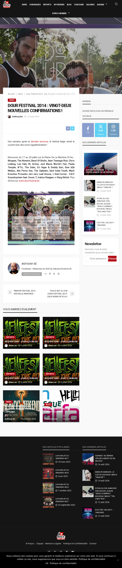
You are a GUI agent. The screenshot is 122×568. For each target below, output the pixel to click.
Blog (69, 5)
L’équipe (39, 543)
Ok (47, 563)
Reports (47, 5)
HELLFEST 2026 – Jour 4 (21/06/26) (21, 341)
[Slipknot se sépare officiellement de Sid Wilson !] (100, 164)
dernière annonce (39, 141)
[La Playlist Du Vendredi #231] (48, 502)
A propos (30, 543)
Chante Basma (50, 419)
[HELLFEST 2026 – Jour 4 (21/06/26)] (21, 333)
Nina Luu (13, 345)
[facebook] (50, 274)
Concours (79, 5)
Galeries (90, 5)
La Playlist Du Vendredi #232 (62, 485)
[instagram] (58, 274)
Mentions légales (53, 543)
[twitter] (54, 274)
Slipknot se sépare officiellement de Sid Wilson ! (100, 171)
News (24, 5)
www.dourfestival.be (29, 180)
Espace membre (59, 13)
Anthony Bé (17, 117)
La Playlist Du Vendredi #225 (62, 471)
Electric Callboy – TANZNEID (106, 223)
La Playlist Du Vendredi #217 (62, 457)
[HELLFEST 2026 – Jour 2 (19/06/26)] (21, 369)
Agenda (100, 5)
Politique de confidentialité (75, 543)
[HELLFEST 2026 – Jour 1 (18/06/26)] (61, 369)
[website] (45, 274)
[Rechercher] (116, 4)
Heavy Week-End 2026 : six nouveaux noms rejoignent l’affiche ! (19, 409)
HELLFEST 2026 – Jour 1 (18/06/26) (60, 378)
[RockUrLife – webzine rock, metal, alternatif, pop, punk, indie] (61, 535)
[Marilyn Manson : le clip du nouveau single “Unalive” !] (89, 185)
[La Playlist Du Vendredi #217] (48, 459)
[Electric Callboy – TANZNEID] (89, 226)
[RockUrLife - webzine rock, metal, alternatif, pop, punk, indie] (6, 4)
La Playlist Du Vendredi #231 (62, 500)
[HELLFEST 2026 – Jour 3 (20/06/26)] (61, 333)
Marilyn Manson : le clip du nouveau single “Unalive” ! (106, 185)
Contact (92, 543)
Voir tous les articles (32, 274)
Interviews (59, 5)
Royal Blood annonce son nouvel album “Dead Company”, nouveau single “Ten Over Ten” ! (104, 205)
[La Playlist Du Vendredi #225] (48, 473)
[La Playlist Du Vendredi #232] (48, 487)
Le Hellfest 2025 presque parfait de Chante (57, 410)
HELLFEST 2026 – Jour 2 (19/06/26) (21, 378)
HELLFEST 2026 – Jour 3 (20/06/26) (60, 341)
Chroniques (35, 5)
